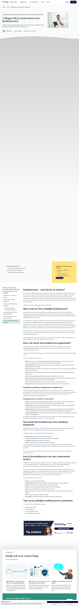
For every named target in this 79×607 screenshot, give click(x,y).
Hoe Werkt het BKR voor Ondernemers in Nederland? (10, 308)
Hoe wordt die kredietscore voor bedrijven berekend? (10, 313)
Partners (42, 2)
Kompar (4, 7)
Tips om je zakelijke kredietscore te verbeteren (11, 321)
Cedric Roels (8, 31)
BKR (62, 295)
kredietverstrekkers (66, 416)
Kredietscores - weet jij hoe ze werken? (9, 296)
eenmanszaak (70, 320)
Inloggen (67, 2)
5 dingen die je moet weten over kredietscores (20, 7)
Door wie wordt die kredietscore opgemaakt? (10, 304)
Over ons (48, 2)
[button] (14, 2)
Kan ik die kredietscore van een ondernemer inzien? (10, 317)
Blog (8, 7)
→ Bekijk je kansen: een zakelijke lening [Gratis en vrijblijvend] (37, 305)
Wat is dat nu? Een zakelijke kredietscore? (9, 300)
